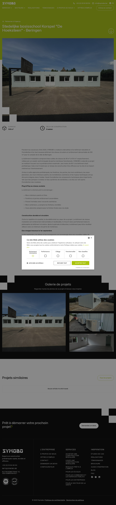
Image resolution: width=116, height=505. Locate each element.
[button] (35, 263)
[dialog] (58, 252)
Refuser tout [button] (62, 263)
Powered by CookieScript (82, 267)
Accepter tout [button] (80, 263)
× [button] (91, 237)
